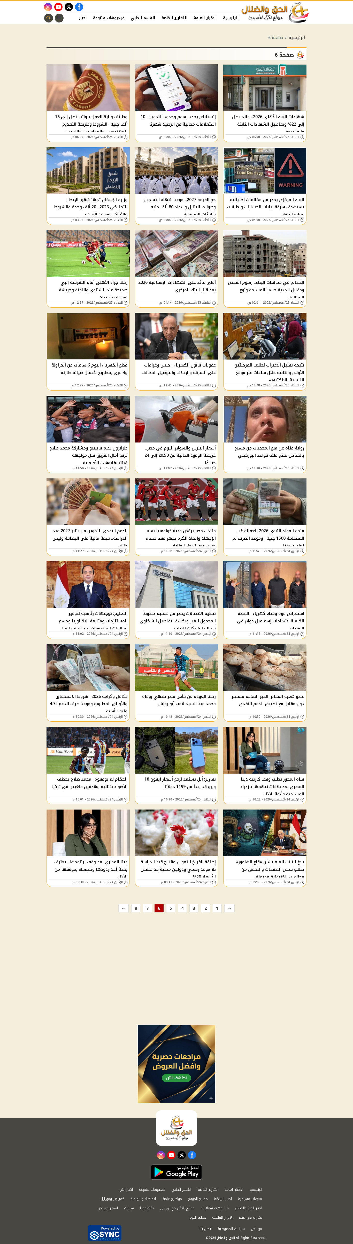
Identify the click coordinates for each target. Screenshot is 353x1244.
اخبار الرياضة (223, 1198)
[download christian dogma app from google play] (176, 1172)
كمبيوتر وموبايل (112, 1198)
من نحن (256, 1228)
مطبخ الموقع (198, 1198)
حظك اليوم (197, 1217)
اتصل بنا (205, 1228)
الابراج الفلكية (222, 1217)
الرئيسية (231, 17)
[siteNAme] (275, 12)
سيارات (129, 1208)
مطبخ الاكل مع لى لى (177, 1208)
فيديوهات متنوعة (109, 17)
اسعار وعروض (108, 1208)
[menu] (59, 18)
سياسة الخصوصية (231, 1228)
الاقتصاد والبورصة (144, 1198)
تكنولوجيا (147, 1208)
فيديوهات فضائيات (215, 1208)
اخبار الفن (78, 17)
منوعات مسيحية (250, 1198)
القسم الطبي (143, 17)
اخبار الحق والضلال (248, 1208)
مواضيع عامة (172, 1198)
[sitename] (176, 1128)
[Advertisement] (176, 986)
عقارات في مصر (250, 1217)
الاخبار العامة (205, 17)
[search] (48, 18)
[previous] (229, 908)
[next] (123, 908)
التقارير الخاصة (175, 17)
